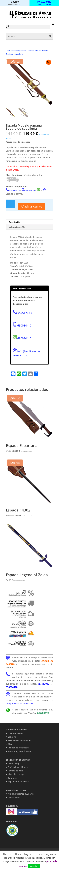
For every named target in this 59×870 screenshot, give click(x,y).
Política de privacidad (18, 747)
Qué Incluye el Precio (18, 767)
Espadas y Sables (19, 50)
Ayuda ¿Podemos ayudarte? (21, 793)
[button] (48, 62)
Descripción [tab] (14, 222)
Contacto (12, 736)
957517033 (14, 190)
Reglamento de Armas (18, 781)
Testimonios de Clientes (19, 740)
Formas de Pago (15, 770)
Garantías (12, 778)
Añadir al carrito (31, 206)
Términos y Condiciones (19, 751)
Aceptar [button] (34, 866)
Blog (10, 744)
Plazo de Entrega (16, 774)
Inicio (8, 50)
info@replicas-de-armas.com (26, 353)
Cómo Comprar (15, 763)
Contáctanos (14, 797)
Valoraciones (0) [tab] (17, 227)
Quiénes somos (15, 733)
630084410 (29, 190)
